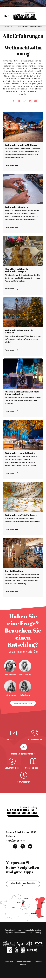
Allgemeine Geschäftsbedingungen (18, 932)
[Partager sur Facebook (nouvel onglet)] (12, 100)
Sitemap (38, 932)
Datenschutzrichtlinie (32, 930)
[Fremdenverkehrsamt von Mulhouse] (25, 16)
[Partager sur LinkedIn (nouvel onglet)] (17, 100)
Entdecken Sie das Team (23, 703)
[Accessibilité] (29, 3)
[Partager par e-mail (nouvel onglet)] (34, 100)
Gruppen (38, 961)
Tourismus (8, 961)
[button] (32, 3)
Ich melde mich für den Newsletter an (23, 884)
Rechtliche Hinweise (13, 930)
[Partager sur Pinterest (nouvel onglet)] (28, 100)
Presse (23, 964)
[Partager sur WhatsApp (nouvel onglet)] (23, 100)
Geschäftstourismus (24, 961)
